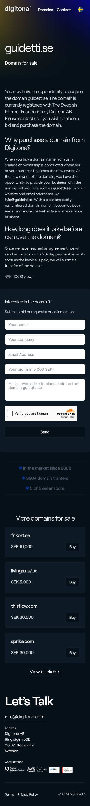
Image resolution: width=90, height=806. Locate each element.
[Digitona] (18, 9)
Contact (64, 9)
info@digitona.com (25, 717)
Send (45, 432)
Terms (9, 794)
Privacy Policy (28, 794)
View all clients (45, 671)
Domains (45, 9)
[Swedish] (80, 9)
